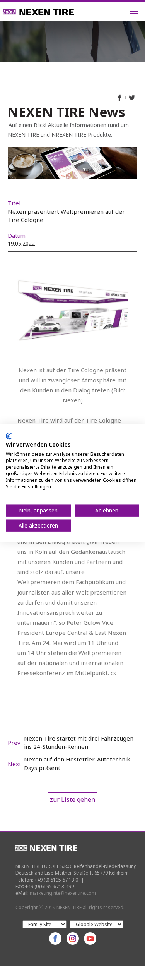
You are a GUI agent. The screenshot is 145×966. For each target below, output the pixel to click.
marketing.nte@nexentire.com (63, 893)
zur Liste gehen (72, 799)
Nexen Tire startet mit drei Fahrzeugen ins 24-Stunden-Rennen (78, 742)
